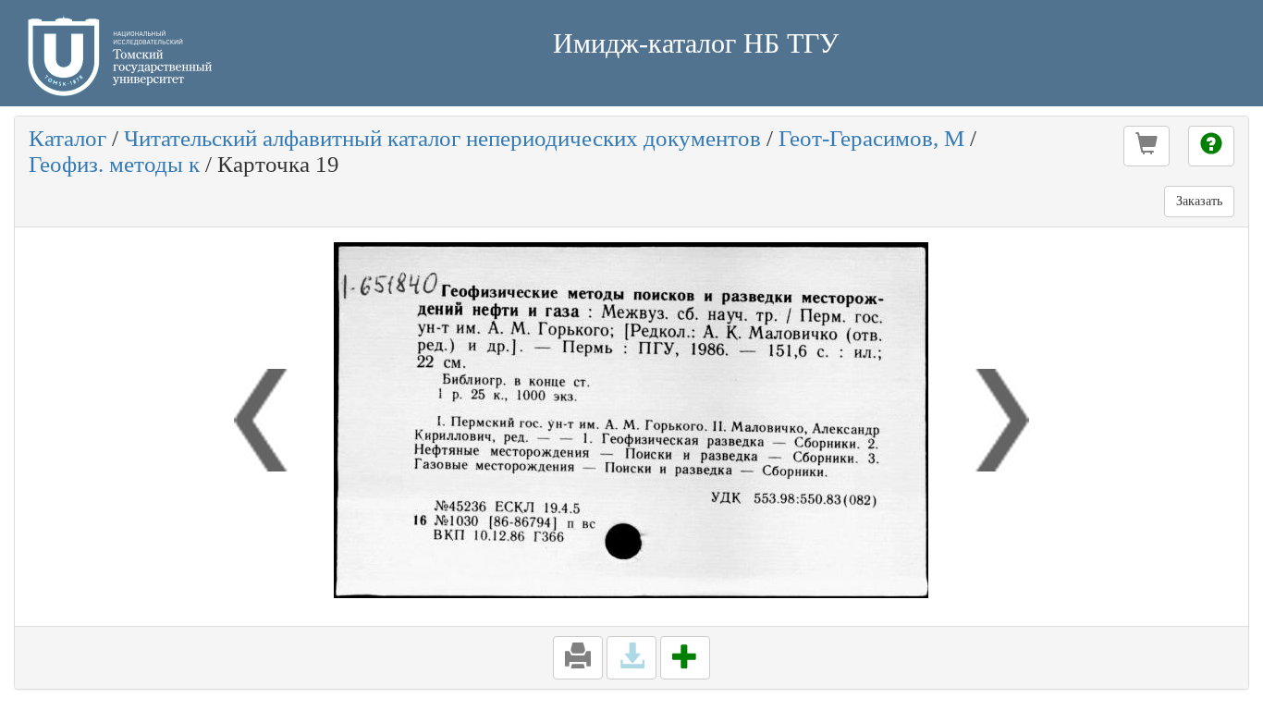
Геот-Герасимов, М (871, 138)
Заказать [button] (1199, 201)
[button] (1146, 146)
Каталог (67, 138)
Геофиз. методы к (114, 164)
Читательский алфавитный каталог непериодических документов (442, 138)
